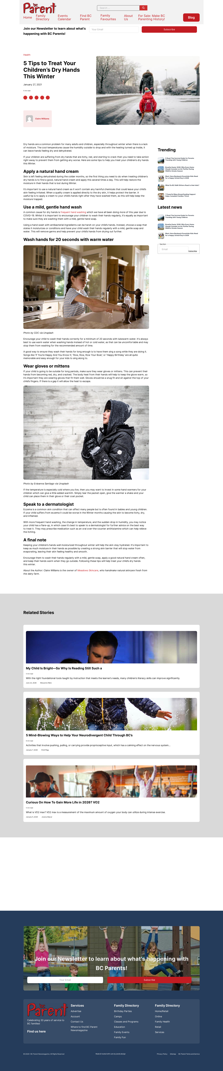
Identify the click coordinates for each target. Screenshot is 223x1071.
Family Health (162, 1021)
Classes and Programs (126, 1021)
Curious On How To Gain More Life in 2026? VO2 (62, 802)
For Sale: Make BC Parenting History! (151, 17)
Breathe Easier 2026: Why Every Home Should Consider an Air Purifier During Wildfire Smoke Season (179, 169)
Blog (191, 17)
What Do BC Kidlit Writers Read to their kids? (182, 185)
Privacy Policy (162, 1054)
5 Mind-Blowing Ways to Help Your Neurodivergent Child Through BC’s (79, 735)
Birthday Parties (123, 1011)
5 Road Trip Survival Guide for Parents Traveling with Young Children (179, 159)
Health (26, 54)
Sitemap (173, 1054)
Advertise (76, 1011)
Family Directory (42, 17)
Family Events (121, 1032)
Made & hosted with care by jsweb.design (111, 1054)
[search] (143, 7)
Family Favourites (108, 17)
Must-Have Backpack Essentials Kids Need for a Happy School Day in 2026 (181, 177)
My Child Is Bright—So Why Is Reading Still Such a (64, 668)
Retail (158, 1027)
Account (75, 1016)
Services (159, 1032)
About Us (128, 17)
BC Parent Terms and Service (189, 1054)
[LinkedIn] (36, 98)
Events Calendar (64, 17)
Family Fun (120, 1037)
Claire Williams (42, 118)
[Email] (48, 98)
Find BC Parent (85, 17)
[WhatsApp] (42, 98)
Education (119, 1027)
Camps (118, 1016)
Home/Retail (161, 1011)
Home (27, 17)
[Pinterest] (31, 98)
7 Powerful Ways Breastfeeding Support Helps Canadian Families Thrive (180, 195)
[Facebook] (25, 98)
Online (158, 1016)
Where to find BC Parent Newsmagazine (84, 1029)
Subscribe (192, 251)
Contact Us (77, 1021)
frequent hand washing (74, 212)
